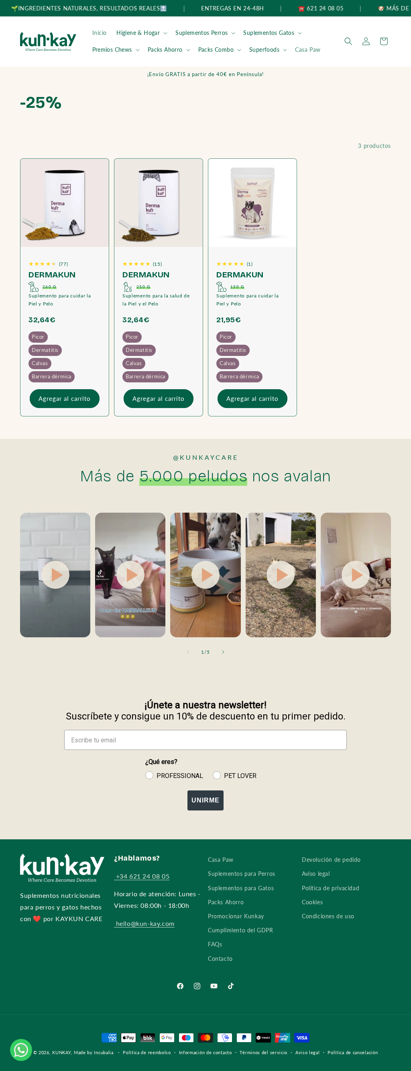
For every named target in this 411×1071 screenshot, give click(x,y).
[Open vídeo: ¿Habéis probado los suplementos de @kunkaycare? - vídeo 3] (205, 575)
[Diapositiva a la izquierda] (188, 652)
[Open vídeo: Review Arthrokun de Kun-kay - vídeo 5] (356, 575)
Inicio (99, 32)
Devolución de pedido (331, 859)
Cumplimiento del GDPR (240, 930)
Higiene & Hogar (138, 32)
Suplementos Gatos (268, 32)
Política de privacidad (330, 888)
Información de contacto (205, 1052)
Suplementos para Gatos (241, 888)
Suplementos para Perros (241, 873)
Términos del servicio (263, 1052)
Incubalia (103, 1052)
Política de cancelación (353, 1052)
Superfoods (264, 49)
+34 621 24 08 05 (141, 876)
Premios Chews (112, 49)
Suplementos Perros (201, 32)
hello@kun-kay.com (144, 923)
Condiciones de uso (328, 916)
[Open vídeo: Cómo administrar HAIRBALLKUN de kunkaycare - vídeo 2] (130, 575)
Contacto (220, 958)
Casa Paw (308, 49)
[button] (141, 32)
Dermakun (52, 274)
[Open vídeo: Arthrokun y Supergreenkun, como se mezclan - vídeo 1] (55, 575)
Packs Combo (216, 49)
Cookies (312, 902)
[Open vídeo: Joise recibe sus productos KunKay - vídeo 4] (281, 575)
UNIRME (205, 800)
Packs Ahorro (165, 49)
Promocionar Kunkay (236, 916)
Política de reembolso (147, 1052)
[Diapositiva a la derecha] (223, 652)
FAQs (215, 944)
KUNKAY (61, 1052)
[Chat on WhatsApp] (20, 1049)
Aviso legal (316, 873)
